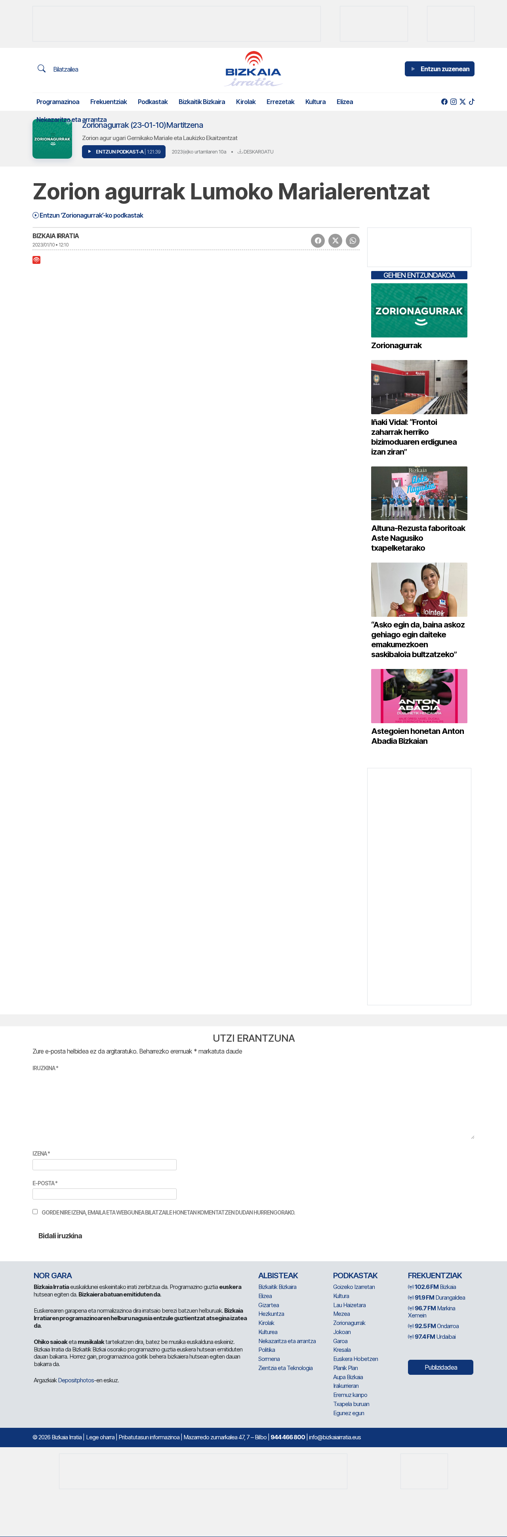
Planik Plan (345, 1368)
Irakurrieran (345, 1385)
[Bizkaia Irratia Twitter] (462, 102)
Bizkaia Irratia (55, 236)
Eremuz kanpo (350, 1395)
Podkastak (153, 102)
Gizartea (268, 1305)
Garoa (340, 1341)
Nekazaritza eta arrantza (71, 119)
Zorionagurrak (349, 1323)
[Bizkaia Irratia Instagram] (453, 102)
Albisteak (278, 1275)
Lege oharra (100, 1437)
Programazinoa (57, 102)
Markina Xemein (431, 1311)
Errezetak (280, 102)
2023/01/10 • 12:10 (50, 245)
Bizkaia (435, 1287)
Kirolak (245, 102)
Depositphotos (76, 1380)
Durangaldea (440, 1297)
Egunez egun (348, 1413)
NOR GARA (53, 1275)
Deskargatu (257, 151)
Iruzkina (45, 1068)
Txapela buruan (351, 1404)
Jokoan (342, 1332)
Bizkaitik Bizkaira (202, 102)
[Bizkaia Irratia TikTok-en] (472, 102)
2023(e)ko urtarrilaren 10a (199, 151)
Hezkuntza (271, 1313)
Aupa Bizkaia (348, 1377)
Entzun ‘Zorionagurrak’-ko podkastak (90, 215)
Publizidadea (441, 1367)
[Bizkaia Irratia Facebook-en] (444, 102)
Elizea (345, 102)
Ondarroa (437, 1326)
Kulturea (267, 1332)
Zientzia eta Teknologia (285, 1368)
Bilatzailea (64, 69)
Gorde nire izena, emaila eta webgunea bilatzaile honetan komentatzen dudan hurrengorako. (168, 1212)
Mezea (341, 1313)
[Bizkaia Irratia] (253, 68)
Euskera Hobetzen (355, 1359)
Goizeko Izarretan (354, 1287)
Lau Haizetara (349, 1305)
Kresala (342, 1349)
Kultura (315, 102)
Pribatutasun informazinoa (148, 1437)
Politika (266, 1349)
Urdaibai (435, 1336)
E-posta (44, 1183)
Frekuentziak (108, 102)
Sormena (269, 1359)
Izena (41, 1153)
